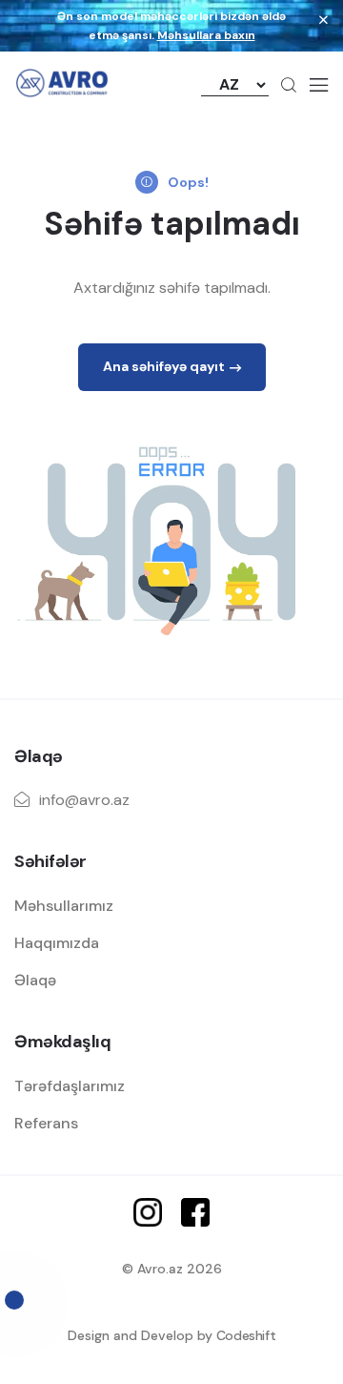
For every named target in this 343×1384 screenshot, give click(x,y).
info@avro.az (84, 800)
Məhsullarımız (63, 906)
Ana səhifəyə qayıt (164, 366)
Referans (46, 1123)
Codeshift (246, 1335)
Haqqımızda (56, 943)
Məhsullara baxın (206, 35)
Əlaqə (35, 980)
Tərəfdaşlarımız (69, 1086)
